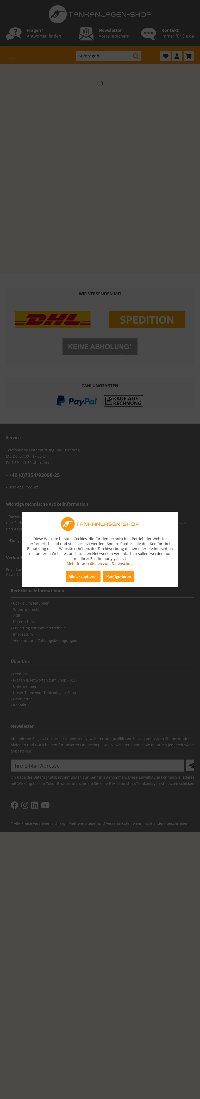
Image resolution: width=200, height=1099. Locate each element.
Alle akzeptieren (83, 576)
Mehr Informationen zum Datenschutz (100, 563)
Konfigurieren (118, 576)
